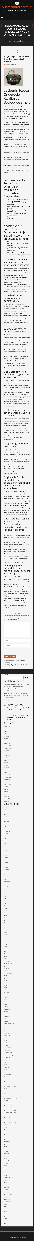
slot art (5, 1134)
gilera (5, 917)
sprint (5, 1146)
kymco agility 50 (8, 966)
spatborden (7, 1141)
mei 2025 (6, 762)
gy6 (5, 922)
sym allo (6, 1151)
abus (5, 828)
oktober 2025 (7, 750)
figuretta (6, 908)
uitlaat (5, 1175)
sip (4, 1132)
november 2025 (8, 748)
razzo (5, 1079)
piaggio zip (6, 1069)
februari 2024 (7, 799)
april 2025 (6, 765)
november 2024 (8, 777)
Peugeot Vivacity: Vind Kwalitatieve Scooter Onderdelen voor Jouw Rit (18, 710)
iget (5, 930)
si (4, 1129)
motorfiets (6, 1016)
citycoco (6, 889)
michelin (6, 1011)
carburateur (7, 881)
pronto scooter (7, 1074)
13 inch (5, 812)
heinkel (6, 925)
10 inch (5, 807)
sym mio (6, 1158)
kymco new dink (8, 970)
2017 (5, 819)
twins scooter (7, 1173)
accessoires (7, 831)
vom (5, 1206)
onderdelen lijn (7, 1035)
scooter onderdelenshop (10, 1110)
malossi (6, 1007)
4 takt (5, 826)
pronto (5, 1071)
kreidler (6, 956)
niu (4, 1026)
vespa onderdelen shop (10, 1192)
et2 (4, 901)
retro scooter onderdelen (10, 1086)
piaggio (5, 1064)
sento (5, 1124)
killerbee (6, 951)
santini (5, 1093)
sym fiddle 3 (7, 1156)
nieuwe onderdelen (9, 1023)
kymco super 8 (7, 978)
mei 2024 (6, 791)
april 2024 (6, 794)
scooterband (7, 1117)
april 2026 (6, 736)
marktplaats (7, 1009)
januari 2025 (7, 772)
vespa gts (6, 1187)
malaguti (6, 1004)
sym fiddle (6, 1153)
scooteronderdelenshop (10, 1122)
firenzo (5, 910)
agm (5, 838)
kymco (5, 958)
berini (5, 860)
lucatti (5, 999)
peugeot (6, 1045)
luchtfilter (6, 1002)
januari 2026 (7, 743)
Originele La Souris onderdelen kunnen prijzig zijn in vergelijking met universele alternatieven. (17, 243)
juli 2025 (6, 758)
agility (5, 836)
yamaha (6, 1218)
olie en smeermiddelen (9, 1031)
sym (5, 1148)
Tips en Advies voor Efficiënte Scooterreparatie (15, 693)
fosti (5, 913)
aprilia (5, 840)
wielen (5, 1211)
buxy (5, 877)
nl (4, 1028)
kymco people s (8, 973)
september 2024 (8, 782)
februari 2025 (7, 770)
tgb (4, 1168)
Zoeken (6, 674)
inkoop (5, 932)
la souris (9, 40)
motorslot (6, 1021)
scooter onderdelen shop (10, 1108)
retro (5, 1081)
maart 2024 (6, 796)
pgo (5, 1062)
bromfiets (6, 869)
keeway (6, 946)
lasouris (6, 987)
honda (5, 927)
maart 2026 (6, 738)
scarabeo (6, 1096)
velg (5, 1180)
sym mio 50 (6, 1161)
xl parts (6, 1216)
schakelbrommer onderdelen (11, 1098)
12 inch (5, 809)
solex (5, 1136)
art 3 (5, 843)
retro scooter (7, 1084)
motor (5, 1014)
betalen (6, 867)
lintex (5, 997)
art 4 (5, 845)
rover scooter (7, 1091)
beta (5, 865)
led (4, 990)
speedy (6, 1144)
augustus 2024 (7, 784)
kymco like (6, 968)
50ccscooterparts (12, 64)
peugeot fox (7, 1050)
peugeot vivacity (8, 1059)
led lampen (6, 992)
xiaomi (5, 1213)
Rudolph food (10, 715)
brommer (6, 872)
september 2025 (8, 753)
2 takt (5, 816)
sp (4, 1139)
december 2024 (7, 774)
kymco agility (7, 961)
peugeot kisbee (8, 1052)
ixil (4, 939)
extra (5, 903)
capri (5, 879)
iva (4, 937)
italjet (5, 934)
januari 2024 (7, 801)
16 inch (5, 814)
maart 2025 (6, 767)
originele (6, 1040)
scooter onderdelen (9, 1105)
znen (5, 1223)
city (4, 884)
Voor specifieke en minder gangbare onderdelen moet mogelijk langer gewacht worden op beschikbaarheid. (18, 254)
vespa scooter (7, 1199)
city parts (6, 886)
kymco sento (7, 975)
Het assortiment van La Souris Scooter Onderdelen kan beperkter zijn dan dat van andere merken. (18, 248)
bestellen (6, 862)
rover (5, 1088)
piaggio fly (6, 1067)
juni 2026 (6, 731)
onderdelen (7, 1033)
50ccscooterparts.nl (17, 7)
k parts (5, 944)
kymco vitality (7, 982)
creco (5, 893)
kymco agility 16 (8, 963)
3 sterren (6, 824)
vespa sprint (7, 1201)
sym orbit (6, 1163)
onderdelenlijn (7, 1038)
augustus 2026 (7, 726)
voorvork (6, 1209)
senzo (5, 1127)
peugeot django (8, 1047)
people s (6, 1043)
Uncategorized (7, 1177)
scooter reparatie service (10, 1112)
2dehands (6, 821)
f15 (4, 905)
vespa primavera (8, 1194)
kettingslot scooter (8, 949)
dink (5, 896)
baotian (6, 853)
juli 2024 (6, 786)
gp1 (5, 920)
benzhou (6, 857)
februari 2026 (7, 741)
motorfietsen (7, 1019)
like (5, 994)
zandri (5, 1221)
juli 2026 (6, 729)
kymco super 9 (7, 980)
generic (6, 915)
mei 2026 (6, 734)
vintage (6, 1204)
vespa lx (6, 1189)
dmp (5, 898)
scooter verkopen (8, 1115)
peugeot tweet (7, 1057)
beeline (6, 855)
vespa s (6, 1197)
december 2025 (7, 746)
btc (4, 874)
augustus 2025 (7, 755)
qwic (5, 1076)
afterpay (6, 833)
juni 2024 (6, 789)
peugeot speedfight (9, 1055)
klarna (5, 954)
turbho (5, 1170)
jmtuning (6, 942)
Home (4, 40)
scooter (6, 1100)
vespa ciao (6, 1185)
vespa (5, 1182)
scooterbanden (8, 1120)
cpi (4, 891)
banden (6, 850)
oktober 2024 (7, 779)
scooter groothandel (9, 1103)
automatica (6, 848)
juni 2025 (6, 760)
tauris (5, 1165)
